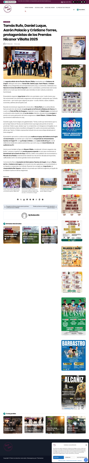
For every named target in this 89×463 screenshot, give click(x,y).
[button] (86, 445)
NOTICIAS (7, 418)
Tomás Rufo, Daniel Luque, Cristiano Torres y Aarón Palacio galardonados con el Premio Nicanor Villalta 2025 (11, 190)
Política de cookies (62, 460)
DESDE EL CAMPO (30, 418)
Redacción (35, 215)
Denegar (67, 457)
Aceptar (56, 457)
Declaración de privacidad (71, 460)
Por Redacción (9, 43)
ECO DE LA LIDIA (39, 7)
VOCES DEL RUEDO (50, 7)
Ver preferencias (82, 457)
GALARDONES (7, 21)
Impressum (79, 460)
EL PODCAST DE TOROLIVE (63, 7)
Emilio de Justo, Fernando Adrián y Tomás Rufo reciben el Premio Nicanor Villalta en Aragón (47, 190)
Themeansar (40, 458)
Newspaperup (31, 458)
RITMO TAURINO (29, 7)
